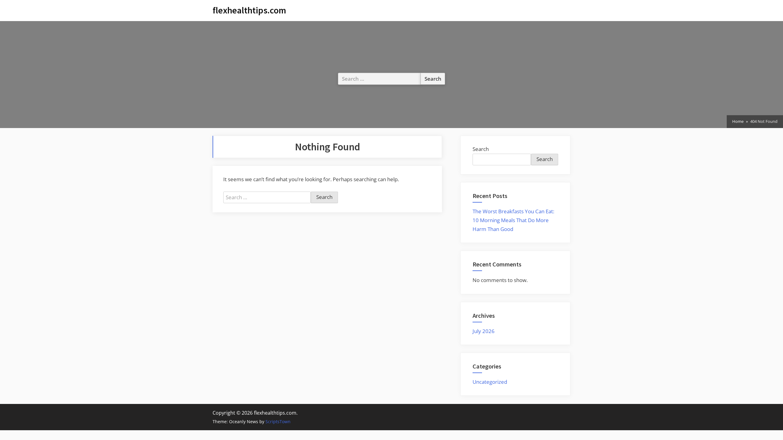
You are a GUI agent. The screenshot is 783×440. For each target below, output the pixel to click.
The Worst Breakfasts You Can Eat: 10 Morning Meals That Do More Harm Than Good (513, 220)
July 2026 (484, 331)
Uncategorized (490, 381)
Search (481, 148)
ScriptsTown (278, 421)
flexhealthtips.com (249, 10)
